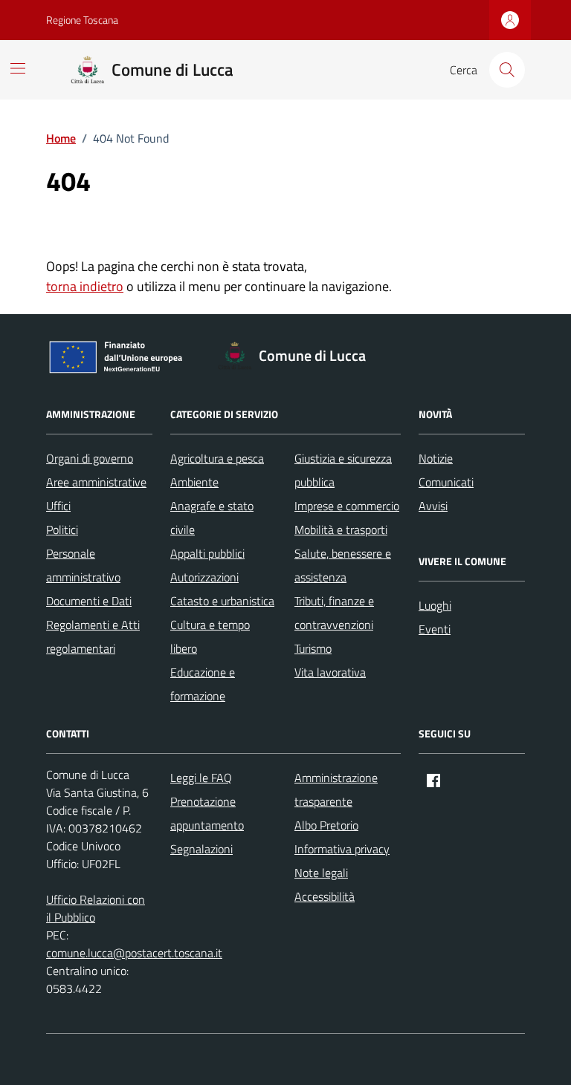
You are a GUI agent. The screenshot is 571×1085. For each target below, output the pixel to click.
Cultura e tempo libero (210, 636)
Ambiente (194, 482)
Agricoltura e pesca (217, 458)
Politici (62, 529)
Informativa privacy (342, 849)
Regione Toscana (82, 19)
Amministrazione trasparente (336, 789)
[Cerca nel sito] (507, 70)
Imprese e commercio (346, 506)
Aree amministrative (96, 482)
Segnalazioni (201, 849)
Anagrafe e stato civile (212, 517)
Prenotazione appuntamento (207, 813)
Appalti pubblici (207, 553)
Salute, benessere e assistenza (342, 565)
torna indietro (84, 286)
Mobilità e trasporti (340, 529)
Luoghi (435, 605)
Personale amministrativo (83, 565)
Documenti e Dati (89, 601)
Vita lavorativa (330, 672)
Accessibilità (324, 896)
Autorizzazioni (204, 577)
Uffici (58, 506)
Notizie (436, 458)
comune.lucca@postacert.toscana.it (134, 953)
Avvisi (433, 506)
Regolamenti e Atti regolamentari (93, 636)
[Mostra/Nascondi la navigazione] (18, 68)
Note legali (321, 873)
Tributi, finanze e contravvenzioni (334, 612)
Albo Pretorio (326, 825)
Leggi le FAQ (201, 777)
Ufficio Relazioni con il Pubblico (95, 908)
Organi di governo (89, 458)
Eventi (435, 629)
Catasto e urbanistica (222, 601)
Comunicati (446, 482)
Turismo (313, 648)
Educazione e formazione (202, 684)
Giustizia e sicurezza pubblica (343, 470)
